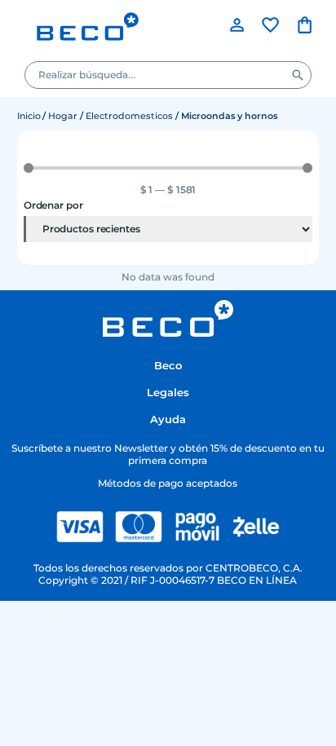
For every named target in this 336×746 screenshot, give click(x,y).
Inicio (29, 115)
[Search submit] (297, 75)
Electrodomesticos (129, 115)
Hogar (62, 115)
